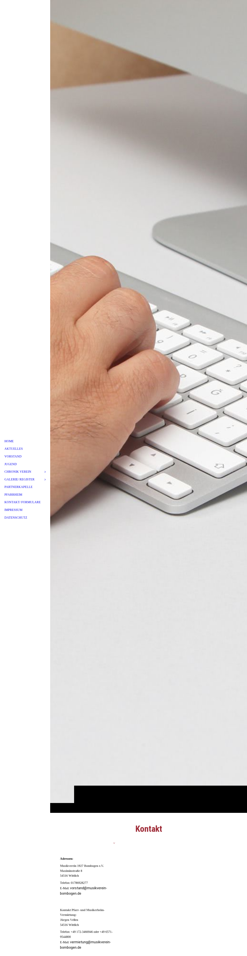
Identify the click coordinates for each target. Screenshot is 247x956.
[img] (148, 406)
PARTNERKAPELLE (18, 487)
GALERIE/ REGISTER (19, 479)
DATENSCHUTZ (15, 517)
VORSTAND (13, 456)
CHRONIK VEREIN (17, 471)
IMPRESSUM (13, 509)
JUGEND (10, 464)
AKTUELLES (13, 448)
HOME (9, 441)
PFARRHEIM (13, 494)
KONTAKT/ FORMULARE (22, 502)
